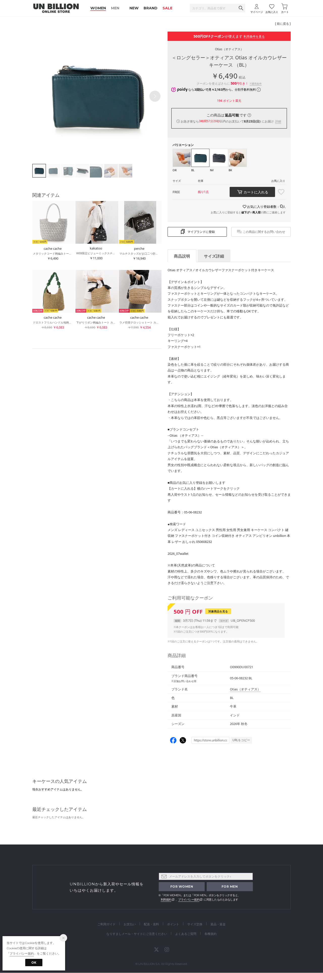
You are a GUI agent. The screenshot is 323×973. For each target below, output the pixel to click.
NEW (134, 8)
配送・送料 (151, 924)
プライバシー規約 (188, 899)
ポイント (173, 924)
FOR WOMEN (181, 886)
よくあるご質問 (185, 934)
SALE (167, 8)
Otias (229, 49)
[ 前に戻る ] (283, 23)
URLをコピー (241, 740)
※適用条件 (256, 83)
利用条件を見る (254, 36)
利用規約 (166, 899)
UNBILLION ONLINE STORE (56, 8)
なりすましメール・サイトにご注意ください (136, 934)
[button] (154, 96)
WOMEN (98, 8)
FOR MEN (230, 886)
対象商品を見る (218, 611)
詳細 (278, 121)
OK (33, 962)
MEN (115, 8)
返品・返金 (218, 924)
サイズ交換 (194, 924)
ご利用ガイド (106, 924)
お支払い (130, 924)
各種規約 (210, 934)
